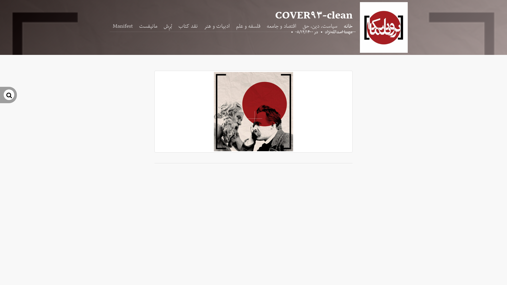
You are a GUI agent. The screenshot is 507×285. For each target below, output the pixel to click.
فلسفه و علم (248, 26)
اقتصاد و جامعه (281, 26)
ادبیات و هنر (217, 26)
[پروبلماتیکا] (384, 27)
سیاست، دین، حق (320, 26)
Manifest (123, 26)
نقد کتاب (188, 26)
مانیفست (148, 26)
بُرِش (168, 26)
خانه (348, 26)
